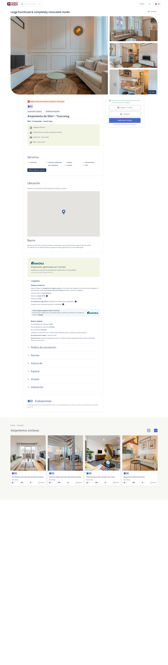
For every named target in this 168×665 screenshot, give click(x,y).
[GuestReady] (12, 4)
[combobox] (31, 4)
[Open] (39, 4)
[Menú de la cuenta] (157, 4)
